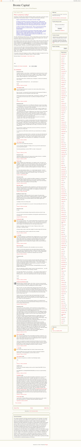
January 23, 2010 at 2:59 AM (22, 243)
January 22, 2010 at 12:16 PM (22, 85)
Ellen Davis (19, 185)
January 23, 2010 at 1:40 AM (22, 232)
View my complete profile (57, 330)
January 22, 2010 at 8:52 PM (22, 174)
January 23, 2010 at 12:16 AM (22, 206)
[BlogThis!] (33, 66)
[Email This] (31, 66)
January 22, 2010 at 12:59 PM (22, 101)
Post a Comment (18, 402)
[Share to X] (34, 66)
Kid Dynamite (19, 219)
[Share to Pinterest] (36, 66)
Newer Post (16, 408)
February (63, 80)
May (62, 59)
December (63, 71)
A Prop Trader (19, 396)
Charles (18, 161)
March (62, 69)
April (62, 61)
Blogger (46, 444)
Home (31, 408)
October (62, 56)
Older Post (46, 408)
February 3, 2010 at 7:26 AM (21, 354)
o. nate (18, 235)
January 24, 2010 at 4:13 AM (22, 304)
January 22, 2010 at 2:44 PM (22, 158)
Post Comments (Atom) (34, 411)
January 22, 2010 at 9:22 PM (22, 183)
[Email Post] (30, 66)
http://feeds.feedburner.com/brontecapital (59, 17)
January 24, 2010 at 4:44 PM (22, 345)
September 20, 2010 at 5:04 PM (22, 400)
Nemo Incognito (19, 334)
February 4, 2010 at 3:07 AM (21, 373)
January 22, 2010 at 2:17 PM (22, 152)
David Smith (19, 245)
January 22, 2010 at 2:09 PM (22, 139)
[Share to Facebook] (35, 66)
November (63, 54)
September (63, 95)
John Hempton (19, 87)
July (62, 99)
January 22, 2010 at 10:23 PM (22, 191)
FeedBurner (62, 30)
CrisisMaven (19, 375)
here (53, 42)
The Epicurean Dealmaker (21, 281)
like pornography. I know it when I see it (28, 56)
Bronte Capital (21, 5)
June (62, 58)
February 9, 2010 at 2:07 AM (21, 394)
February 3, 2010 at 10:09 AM (22, 363)
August (62, 84)
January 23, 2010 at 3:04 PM (22, 279)
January (62, 90)
